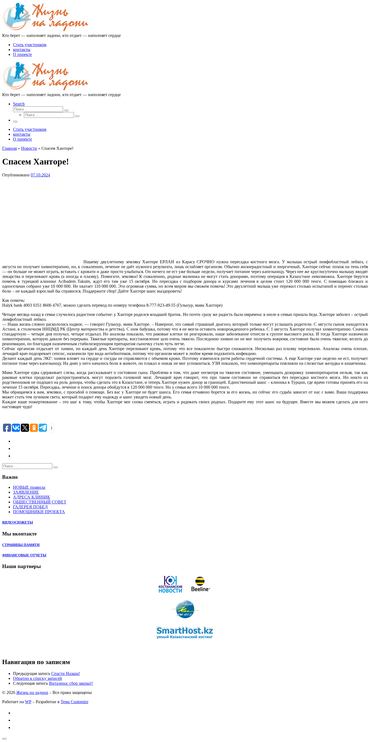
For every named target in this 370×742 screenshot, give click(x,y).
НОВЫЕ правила (29, 487)
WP (28, 701)
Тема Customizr (74, 701)
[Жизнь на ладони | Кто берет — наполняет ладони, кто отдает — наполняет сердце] (45, 30)
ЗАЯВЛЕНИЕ (26, 492)
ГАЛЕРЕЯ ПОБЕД (30, 507)
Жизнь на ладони (32, 692)
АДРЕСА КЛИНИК (31, 497)
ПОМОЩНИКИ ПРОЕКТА (39, 511)
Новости (29, 148)
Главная (9, 148)
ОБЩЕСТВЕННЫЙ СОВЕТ (39, 502)
